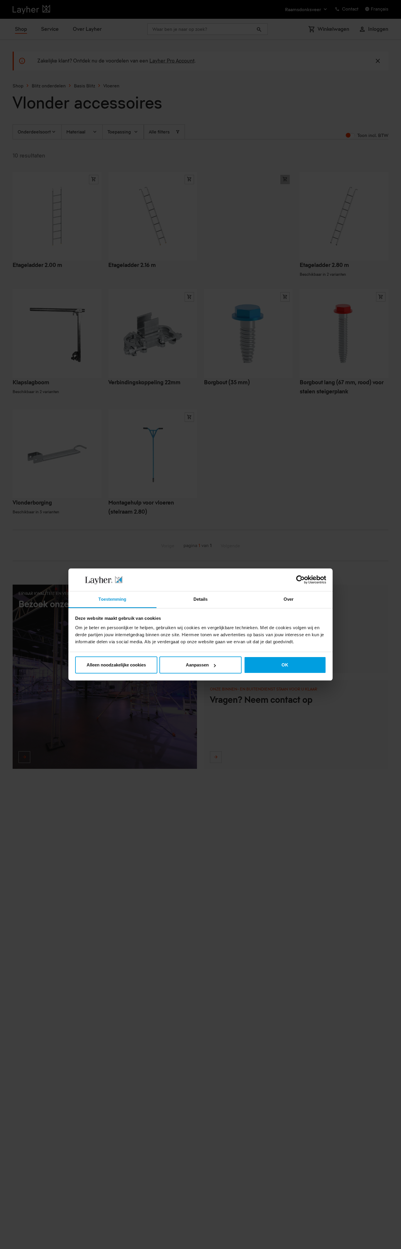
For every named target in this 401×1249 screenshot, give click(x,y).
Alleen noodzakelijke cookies (116, 664)
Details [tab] (200, 599)
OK (285, 664)
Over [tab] (289, 599)
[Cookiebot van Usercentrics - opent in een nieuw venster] (300, 579)
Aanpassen (197, 664)
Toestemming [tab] (112, 599)
